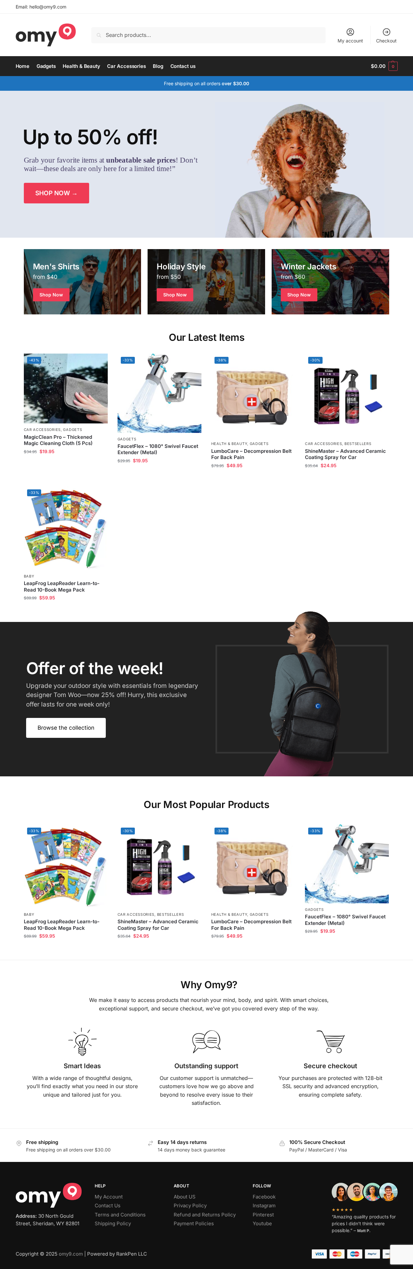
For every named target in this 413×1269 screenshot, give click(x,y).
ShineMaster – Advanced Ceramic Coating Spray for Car (345, 454)
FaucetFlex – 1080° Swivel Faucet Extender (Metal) (158, 449)
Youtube (262, 1223)
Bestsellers (358, 443)
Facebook (264, 1197)
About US (185, 1197)
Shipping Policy (113, 1223)
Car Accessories (42, 429)
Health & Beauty (229, 443)
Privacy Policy (190, 1205)
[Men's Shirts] (82, 281)
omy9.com (71, 1254)
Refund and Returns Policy (205, 1215)
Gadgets (72, 429)
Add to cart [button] (65, 465)
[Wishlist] (98, 363)
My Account (109, 1197)
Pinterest (263, 1215)
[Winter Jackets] (330, 281)
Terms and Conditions (120, 1215)
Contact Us (107, 1205)
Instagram (264, 1205)
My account (350, 40)
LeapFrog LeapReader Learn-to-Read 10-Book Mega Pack (62, 586)
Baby (29, 576)
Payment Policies (194, 1223)
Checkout (386, 40)
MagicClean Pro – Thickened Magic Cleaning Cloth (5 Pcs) (58, 440)
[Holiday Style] (206, 281)
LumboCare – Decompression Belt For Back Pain (251, 454)
